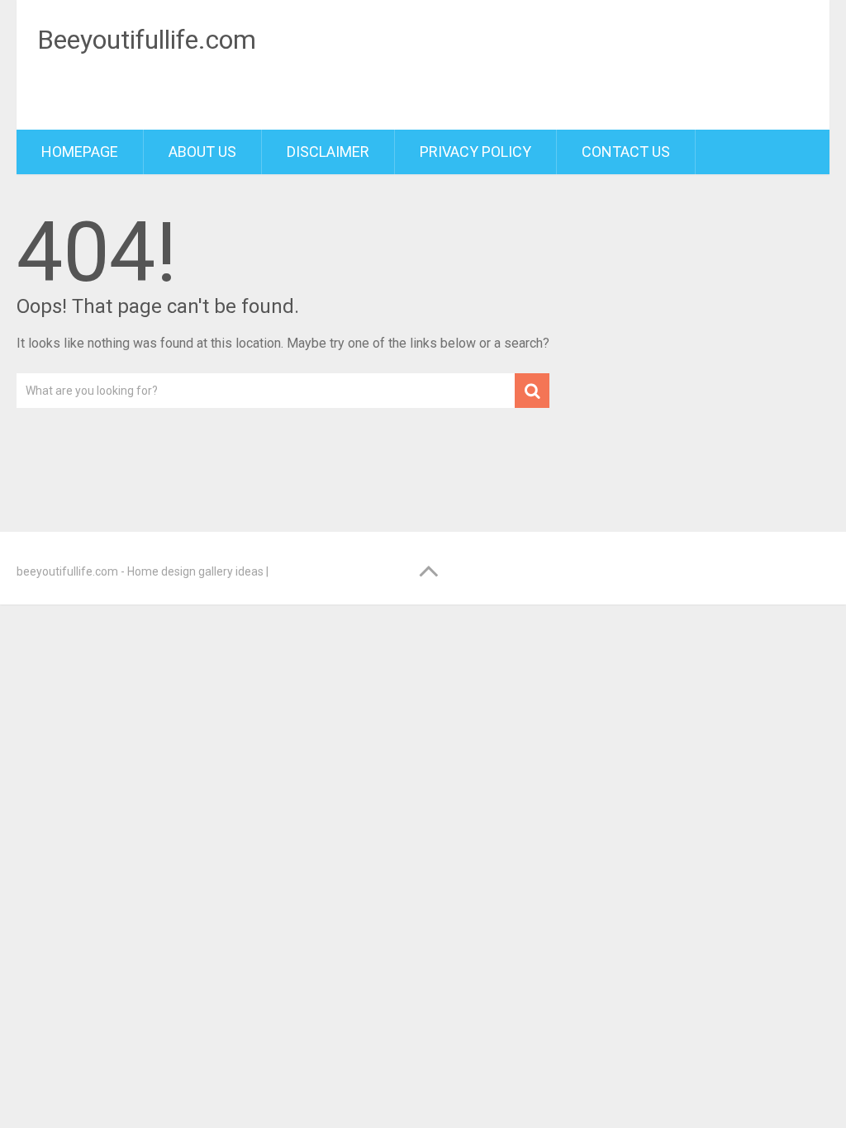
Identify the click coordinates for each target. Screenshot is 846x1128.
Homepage (79, 151)
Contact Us (626, 151)
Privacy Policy (475, 151)
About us (202, 151)
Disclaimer (328, 151)
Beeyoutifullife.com (146, 39)
